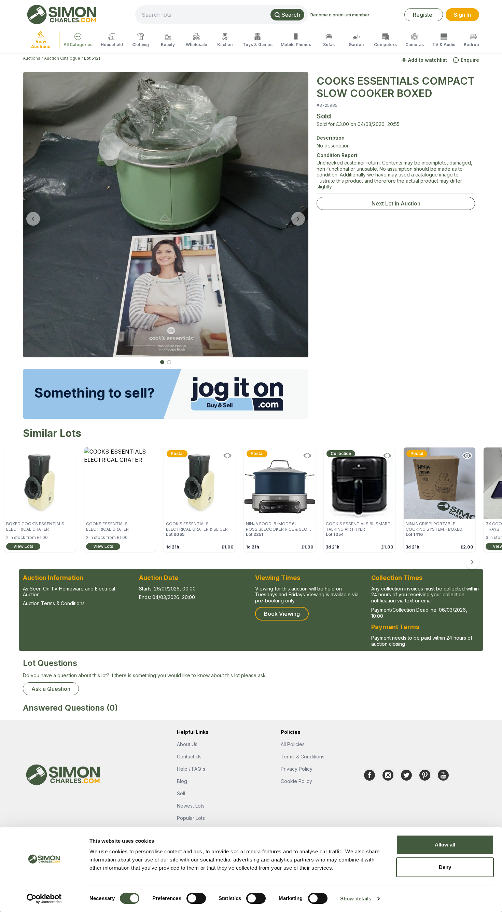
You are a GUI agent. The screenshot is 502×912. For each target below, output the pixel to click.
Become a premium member (339, 14)
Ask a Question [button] (50, 688)
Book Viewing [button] (282, 613)
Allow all (445, 844)
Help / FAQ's (191, 769)
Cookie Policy (296, 781)
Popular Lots (191, 818)
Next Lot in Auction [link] (396, 203)
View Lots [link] (23, 546)
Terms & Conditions (302, 756)
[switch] (196, 898)
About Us (187, 744)
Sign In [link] (462, 14)
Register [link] (423, 14)
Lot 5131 (92, 58)
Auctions (31, 58)
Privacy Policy (296, 769)
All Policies (293, 744)
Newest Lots (191, 806)
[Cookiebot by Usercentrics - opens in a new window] (44, 899)
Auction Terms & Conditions (54, 603)
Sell (181, 793)
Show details (355, 898)
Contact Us (189, 756)
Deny (445, 867)
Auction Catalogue (62, 58)
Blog (182, 781)
